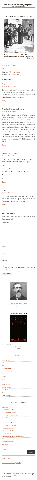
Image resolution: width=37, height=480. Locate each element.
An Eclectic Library (7, 407)
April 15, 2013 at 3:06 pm (9, 111)
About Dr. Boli (6, 360)
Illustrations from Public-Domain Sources (13, 436)
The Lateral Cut (6, 444)
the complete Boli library (22, 347)
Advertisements (6, 363)
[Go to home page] (18, 8)
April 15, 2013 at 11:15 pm (9, 193)
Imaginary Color (7, 433)
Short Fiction (5, 390)
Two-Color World (8, 431)
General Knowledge (7, 371)
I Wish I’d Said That (8, 409)
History (4, 374)
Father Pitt (5, 418)
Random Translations (8, 441)
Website (4, 260)
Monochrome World (8, 428)
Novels (4, 376)
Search (4, 449)
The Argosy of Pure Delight (10, 415)
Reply (4, 101)
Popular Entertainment (8, 382)
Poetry (4, 379)
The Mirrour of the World (10, 425)
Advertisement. (16, 74)
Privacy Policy (6, 458)
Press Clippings (6, 384)
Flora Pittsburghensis (9, 423)
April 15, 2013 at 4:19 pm (9, 156)
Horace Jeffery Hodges (10, 153)
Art (3, 365)
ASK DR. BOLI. (14, 72)
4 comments (14, 65)
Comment (5, 222)
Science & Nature (6, 387)
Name (4, 246)
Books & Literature (14, 69)
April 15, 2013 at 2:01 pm (9, 86)
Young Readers (6, 395)
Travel (4, 392)
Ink (3, 439)
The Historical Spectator (9, 412)
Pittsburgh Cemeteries (9, 420)
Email (4, 253)
